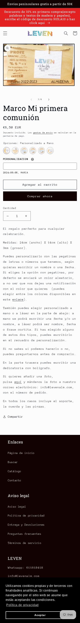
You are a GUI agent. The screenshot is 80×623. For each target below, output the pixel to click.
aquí (18, 381)
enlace (18, 299)
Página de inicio (21, 453)
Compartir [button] (15, 416)
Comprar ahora (40, 196)
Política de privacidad (26, 515)
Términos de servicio (24, 542)
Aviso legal (17, 506)
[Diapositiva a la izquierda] (31, 99)
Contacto (14, 480)
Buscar (13, 462)
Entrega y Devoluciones (26, 524)
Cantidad (9, 208)
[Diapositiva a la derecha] (48, 99)
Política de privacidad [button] (22, 605)
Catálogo (14, 471)
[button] (5, 33)
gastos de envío (43, 133)
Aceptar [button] (39, 615)
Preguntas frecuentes (24, 533)
